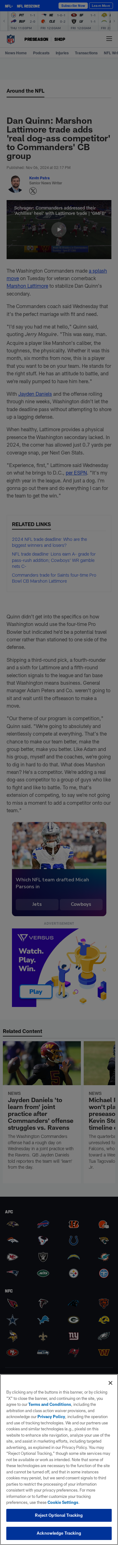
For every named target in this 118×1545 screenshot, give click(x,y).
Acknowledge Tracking (59, 1533)
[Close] (110, 1383)
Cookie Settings (63, 1502)
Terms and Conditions (49, 1404)
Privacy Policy (51, 1416)
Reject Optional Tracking (59, 1515)
